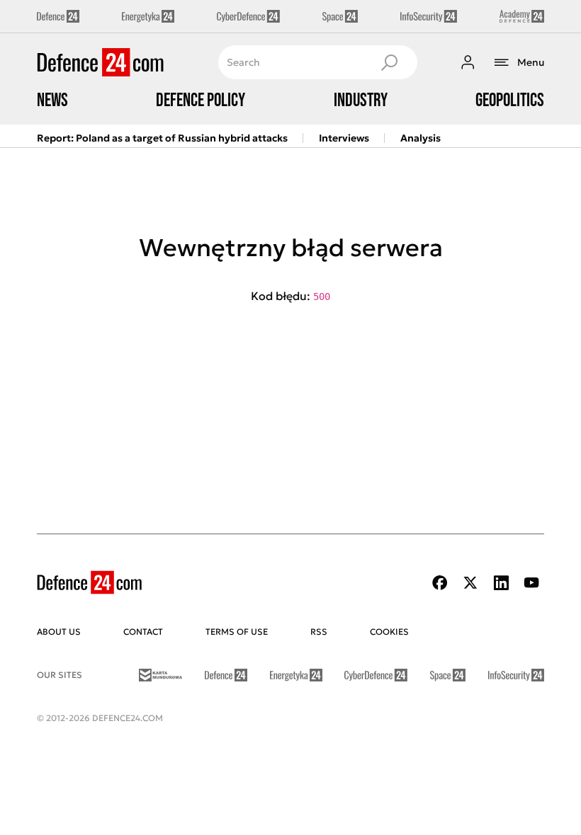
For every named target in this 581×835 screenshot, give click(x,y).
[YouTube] (531, 583)
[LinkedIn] (501, 583)
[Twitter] (470, 583)
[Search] (389, 62)
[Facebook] (440, 583)
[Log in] (467, 62)
